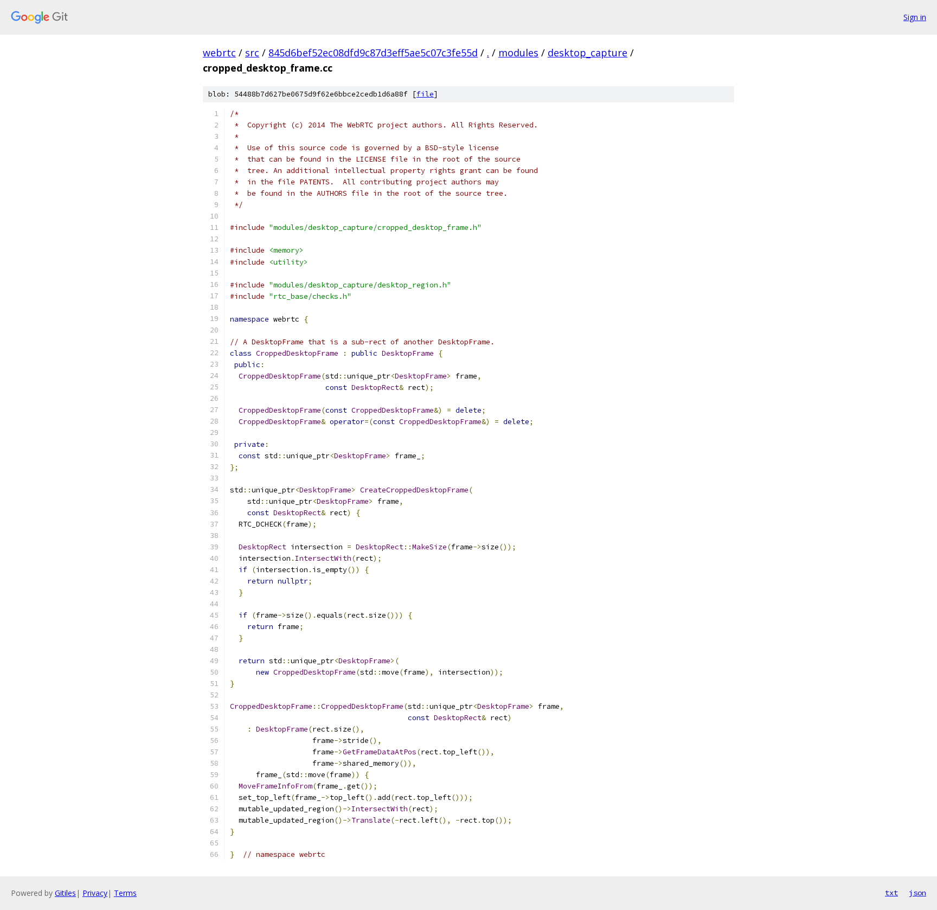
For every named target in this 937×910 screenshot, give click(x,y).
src (252, 52)
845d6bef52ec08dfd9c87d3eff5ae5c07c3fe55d (373, 52)
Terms (125, 893)
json (917, 893)
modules (518, 52)
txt (891, 893)
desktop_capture (587, 52)
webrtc (219, 52)
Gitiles (65, 893)
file (425, 94)
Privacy (94, 893)
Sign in (914, 17)
